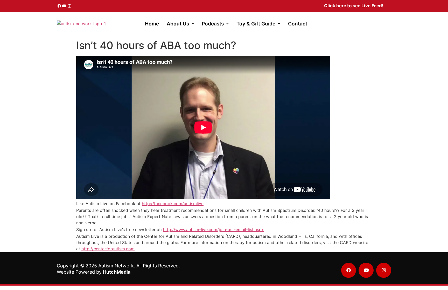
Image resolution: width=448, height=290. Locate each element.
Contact (297, 24)
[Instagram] (69, 6)
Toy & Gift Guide (255, 24)
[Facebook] (59, 6)
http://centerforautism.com (108, 248)
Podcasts (213, 24)
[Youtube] (64, 6)
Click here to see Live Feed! (353, 5)
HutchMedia (116, 272)
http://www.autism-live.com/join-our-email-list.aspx (213, 229)
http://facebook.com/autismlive (173, 203)
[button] (180, 23)
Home (152, 24)
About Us (178, 24)
